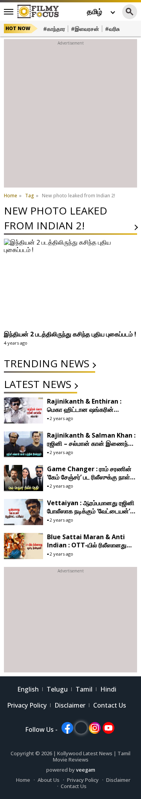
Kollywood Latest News (85, 753)
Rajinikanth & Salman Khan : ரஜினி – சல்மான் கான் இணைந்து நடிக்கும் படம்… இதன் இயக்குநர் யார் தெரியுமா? (91, 447)
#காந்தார (54, 28)
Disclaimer (69, 705)
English (28, 689)
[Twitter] (81, 728)
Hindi (108, 689)
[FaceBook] (67, 728)
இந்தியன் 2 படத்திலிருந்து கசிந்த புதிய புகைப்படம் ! (70, 334)
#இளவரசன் (85, 28)
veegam (85, 769)
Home (23, 779)
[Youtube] (108, 728)
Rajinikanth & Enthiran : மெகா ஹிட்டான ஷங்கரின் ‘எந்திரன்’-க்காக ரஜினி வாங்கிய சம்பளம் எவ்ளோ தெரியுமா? (88, 413)
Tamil (84, 689)
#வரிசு (112, 28)
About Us (49, 779)
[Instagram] (95, 728)
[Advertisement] (70, 117)
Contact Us (109, 705)
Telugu (57, 689)
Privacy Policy (27, 705)
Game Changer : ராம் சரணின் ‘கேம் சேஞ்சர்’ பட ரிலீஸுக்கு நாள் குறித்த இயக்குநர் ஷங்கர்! (89, 477)
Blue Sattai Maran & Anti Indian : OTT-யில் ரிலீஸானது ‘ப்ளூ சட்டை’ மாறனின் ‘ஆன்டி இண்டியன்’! (87, 549)
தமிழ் (94, 11)
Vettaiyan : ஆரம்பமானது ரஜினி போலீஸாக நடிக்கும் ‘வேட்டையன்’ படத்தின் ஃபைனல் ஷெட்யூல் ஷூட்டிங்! (90, 515)
